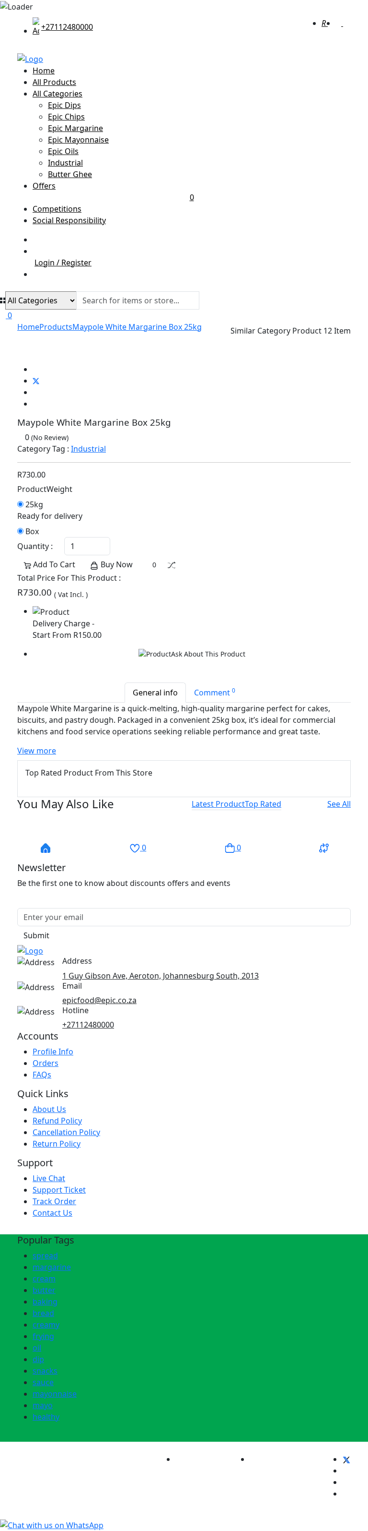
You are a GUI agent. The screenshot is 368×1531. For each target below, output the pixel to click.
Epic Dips (64, 105)
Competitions (57, 208)
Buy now (116, 564)
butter (44, 1290)
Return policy (56, 1143)
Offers (113, 191)
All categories (57, 93)
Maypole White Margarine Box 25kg (137, 327)
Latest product (218, 804)
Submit (36, 935)
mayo (43, 1405)
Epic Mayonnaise (78, 139)
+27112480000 (88, 1024)
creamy (46, 1324)
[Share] (20, 357)
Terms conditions (206, 1459)
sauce (43, 1382)
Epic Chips (66, 116)
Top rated (263, 804)
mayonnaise (55, 1393)
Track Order (54, 1201)
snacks (45, 1370)
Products (55, 327)
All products (54, 82)
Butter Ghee (70, 174)
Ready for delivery (49, 516)
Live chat (49, 1178)
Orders (45, 1063)
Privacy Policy (274, 1459)
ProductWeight (44, 489)
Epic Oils (63, 151)
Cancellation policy (66, 1132)
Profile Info (53, 1051)
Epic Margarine (75, 128)
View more (36, 750)
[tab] (218, 804)
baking (45, 1301)
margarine (52, 1267)
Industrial (65, 162)
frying (43, 1336)
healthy (46, 1416)
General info (155, 692)
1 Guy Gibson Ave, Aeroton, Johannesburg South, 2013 (160, 975)
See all (339, 804)
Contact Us (52, 1213)
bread (43, 1313)
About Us (49, 1109)
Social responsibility (69, 220)
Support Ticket (59, 1189)
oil (37, 1347)
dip (38, 1359)
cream (44, 1278)
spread (45, 1255)
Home (44, 70)
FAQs (42, 1074)
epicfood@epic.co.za (99, 1000)
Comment (214, 692)
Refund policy (57, 1120)
